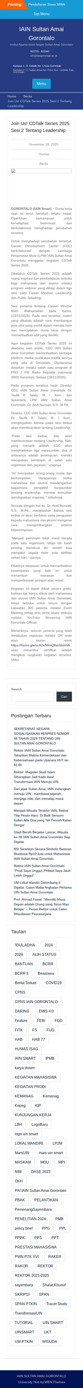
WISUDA (49, 1342)
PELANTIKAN (46, 1200)
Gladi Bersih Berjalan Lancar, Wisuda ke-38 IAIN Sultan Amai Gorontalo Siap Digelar (42, 837)
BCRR (47, 964)
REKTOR (45, 1266)
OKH (19, 1181)
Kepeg (20, 1106)
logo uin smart (26, 1134)
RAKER (54, 1257)
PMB (59, 1219)
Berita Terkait (25, 983)
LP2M (57, 1143)
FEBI (41, 1021)
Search (16, 689)
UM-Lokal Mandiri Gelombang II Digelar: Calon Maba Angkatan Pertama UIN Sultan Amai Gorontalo (43, 887)
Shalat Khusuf (53, 1285)
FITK (19, 1030)
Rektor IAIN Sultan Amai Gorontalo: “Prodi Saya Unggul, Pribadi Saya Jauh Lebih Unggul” (42, 870)
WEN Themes (55, 1382)
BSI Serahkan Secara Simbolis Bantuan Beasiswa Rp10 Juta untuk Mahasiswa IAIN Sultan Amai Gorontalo (42, 853)
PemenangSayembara (33, 1209)
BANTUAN (24, 964)
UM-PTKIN (24, 1342)
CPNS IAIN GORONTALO (36, 1002)
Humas (44, 154)
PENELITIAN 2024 (30, 1219)
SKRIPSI (22, 1294)
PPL (62, 1228)
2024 (48, 945)
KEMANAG (24, 1096)
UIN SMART (53, 1323)
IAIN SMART (25, 1058)
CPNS (20, 992)
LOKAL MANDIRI (29, 1143)
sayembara (24, 1285)
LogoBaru (40, 1124)
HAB (19, 1039)
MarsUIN (22, 1153)
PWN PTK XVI (27, 1257)
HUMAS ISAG (26, 1049)
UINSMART (24, 1332)
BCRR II (21, 973)
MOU (44, 1162)
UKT (47, 1332)
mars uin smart (51, 1153)
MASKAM (23, 1162)
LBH (18, 1124)
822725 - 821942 (39, 51)
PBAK (20, 1200)
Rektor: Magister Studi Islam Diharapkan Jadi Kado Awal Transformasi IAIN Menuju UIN (36, 777)
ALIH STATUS (44, 954)
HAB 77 (38, 1039)
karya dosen (25, 1068)
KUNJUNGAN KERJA (33, 1115)
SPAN (44, 1294)
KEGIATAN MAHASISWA (36, 1077)
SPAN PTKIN (26, 1304)
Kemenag (51, 1096)
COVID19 (54, 983)
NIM (18, 1172)
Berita (43, 164)
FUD (50, 1030)
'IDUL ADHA (25, 945)
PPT (55, 1238)
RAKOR (21, 1266)
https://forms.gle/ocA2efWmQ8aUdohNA (40, 645)
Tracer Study (56, 1304)
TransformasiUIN (28, 1313)
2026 (19, 954)
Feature (21, 1021)
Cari (64, 696)
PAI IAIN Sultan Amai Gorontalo (40, 1191)
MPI (61, 1162)
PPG (46, 1228)
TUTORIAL (24, 1323)
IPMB (49, 1058)
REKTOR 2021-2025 (32, 1275)
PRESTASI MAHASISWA (36, 1247)
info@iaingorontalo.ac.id (43, 55)
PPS (38, 1238)
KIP (38, 1106)
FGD (58, 1021)
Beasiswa (46, 973)
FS (34, 1030)
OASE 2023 (40, 1172)
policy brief (24, 1228)
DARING (22, 1011)
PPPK (20, 1238)
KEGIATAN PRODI (30, 1087)
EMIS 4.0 (46, 1011)
